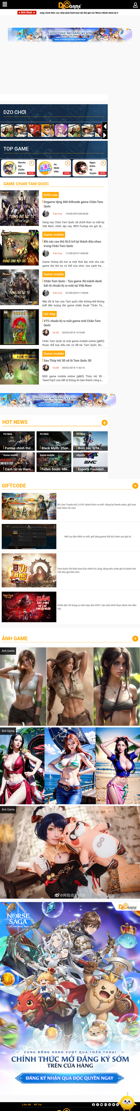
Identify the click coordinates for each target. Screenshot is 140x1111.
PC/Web (7, 434)
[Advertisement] (70, 70)
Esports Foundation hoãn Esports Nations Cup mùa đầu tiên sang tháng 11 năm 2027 (92, 469)
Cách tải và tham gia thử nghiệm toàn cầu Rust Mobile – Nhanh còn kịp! (18, 469)
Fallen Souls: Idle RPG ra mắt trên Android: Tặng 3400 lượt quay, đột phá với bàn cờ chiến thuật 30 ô (56, 469)
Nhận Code (97, 506)
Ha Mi (56, 332)
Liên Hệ (26, 1104)
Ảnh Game (15, 638)
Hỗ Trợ (38, 1104)
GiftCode (14, 486)
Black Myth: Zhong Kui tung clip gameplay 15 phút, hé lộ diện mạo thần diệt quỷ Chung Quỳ (77, 13)
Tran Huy (57, 213)
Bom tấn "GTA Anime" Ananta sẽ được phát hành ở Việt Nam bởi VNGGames (91, 448)
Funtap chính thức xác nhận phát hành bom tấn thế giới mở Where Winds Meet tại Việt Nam (20, 448)
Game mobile (10, 455)
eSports (80, 455)
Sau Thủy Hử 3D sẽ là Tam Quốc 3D (68, 360)
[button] (105, 135)
